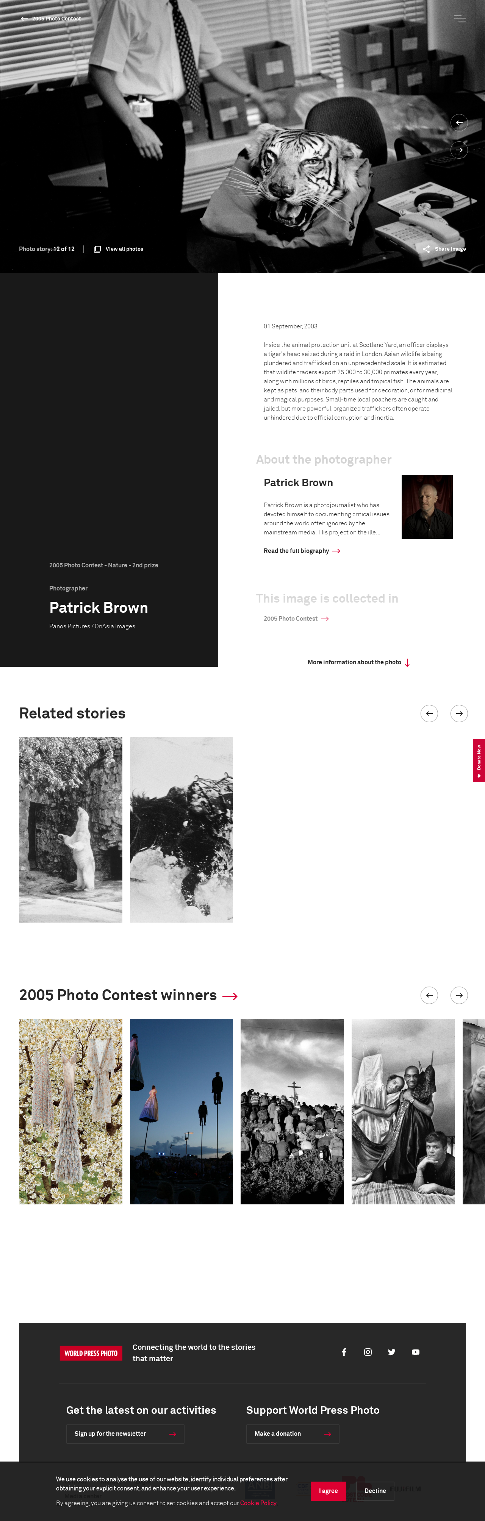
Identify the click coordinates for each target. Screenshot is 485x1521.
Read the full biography (296, 551)
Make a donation (278, 1434)
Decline (375, 1491)
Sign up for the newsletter (110, 1434)
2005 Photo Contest (56, 19)
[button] (429, 713)
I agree (328, 1491)
